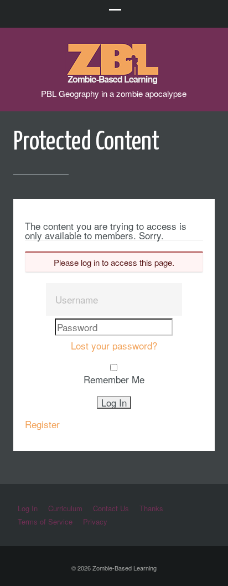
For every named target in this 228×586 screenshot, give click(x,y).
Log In (28, 508)
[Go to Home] (113, 79)
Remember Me (114, 379)
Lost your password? (114, 345)
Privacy (95, 521)
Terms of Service (45, 521)
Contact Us (111, 508)
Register (42, 424)
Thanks (151, 508)
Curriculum (65, 508)
